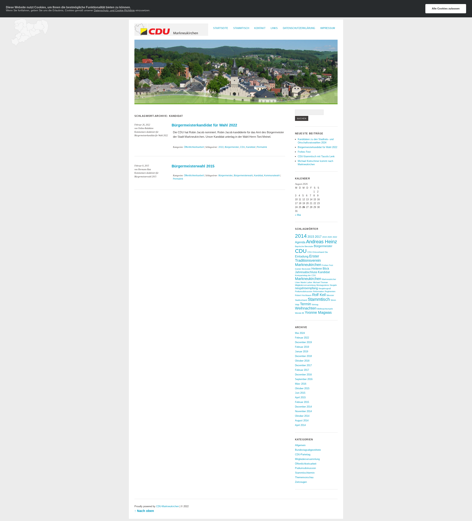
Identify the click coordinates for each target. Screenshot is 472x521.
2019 (324, 237)
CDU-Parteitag (302, 454)
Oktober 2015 (302, 388)
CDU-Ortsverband (315, 252)
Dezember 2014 (303, 406)
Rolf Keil (319, 295)
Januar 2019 (301, 351)
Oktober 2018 (302, 360)
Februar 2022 (302, 337)
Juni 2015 (300, 392)
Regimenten (330, 291)
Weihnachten (305, 308)
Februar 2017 (302, 370)
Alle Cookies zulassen (446, 8)
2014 (301, 236)
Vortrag (315, 304)
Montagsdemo (322, 285)
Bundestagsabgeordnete (308, 449)
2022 (221, 147)
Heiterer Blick (320, 268)
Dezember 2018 (303, 356)
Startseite (220, 28)
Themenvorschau (304, 477)
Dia (326, 252)
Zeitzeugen (301, 482)
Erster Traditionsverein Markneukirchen (308, 260)
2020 (329, 237)
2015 (311, 236)
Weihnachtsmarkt (325, 309)
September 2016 (304, 379)
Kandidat (250, 147)
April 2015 (300, 397)
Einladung (301, 256)
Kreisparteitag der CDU (305, 275)
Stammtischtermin (305, 472)
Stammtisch (241, 28)
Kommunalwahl (272, 175)
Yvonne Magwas (318, 312)
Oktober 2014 (302, 416)
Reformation (318, 291)
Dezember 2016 (303, 374)
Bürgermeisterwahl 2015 (193, 166)
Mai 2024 (300, 333)
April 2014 (300, 425)
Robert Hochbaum (303, 295)
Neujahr (333, 285)
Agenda (300, 242)
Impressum (327, 28)
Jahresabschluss (306, 272)
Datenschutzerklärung (299, 28)
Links (274, 28)
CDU (242, 147)
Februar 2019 (302, 346)
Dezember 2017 (303, 365)
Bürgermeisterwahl (243, 175)
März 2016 (300, 383)
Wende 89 (299, 313)
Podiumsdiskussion (303, 291)
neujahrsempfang (306, 288)
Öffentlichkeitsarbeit (194, 147)
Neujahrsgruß (325, 288)
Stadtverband (301, 300)
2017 (318, 236)
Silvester (330, 295)
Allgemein (300, 445)
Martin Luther (306, 282)
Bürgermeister (232, 147)
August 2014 (301, 420)
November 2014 (303, 411)
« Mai (298, 215)
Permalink (262, 147)
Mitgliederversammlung (305, 285)
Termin (305, 304)
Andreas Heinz (321, 241)
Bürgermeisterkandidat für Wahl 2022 (204, 125)
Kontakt (260, 28)
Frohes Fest (304, 151)
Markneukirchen (308, 279)
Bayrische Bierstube (304, 246)
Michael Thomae (320, 282)
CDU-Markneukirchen (167, 506)
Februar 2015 (302, 402)
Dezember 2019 (303, 342)
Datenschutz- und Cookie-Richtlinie (114, 10)
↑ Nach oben (144, 511)
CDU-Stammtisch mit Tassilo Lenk (316, 156)
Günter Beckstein (303, 269)
